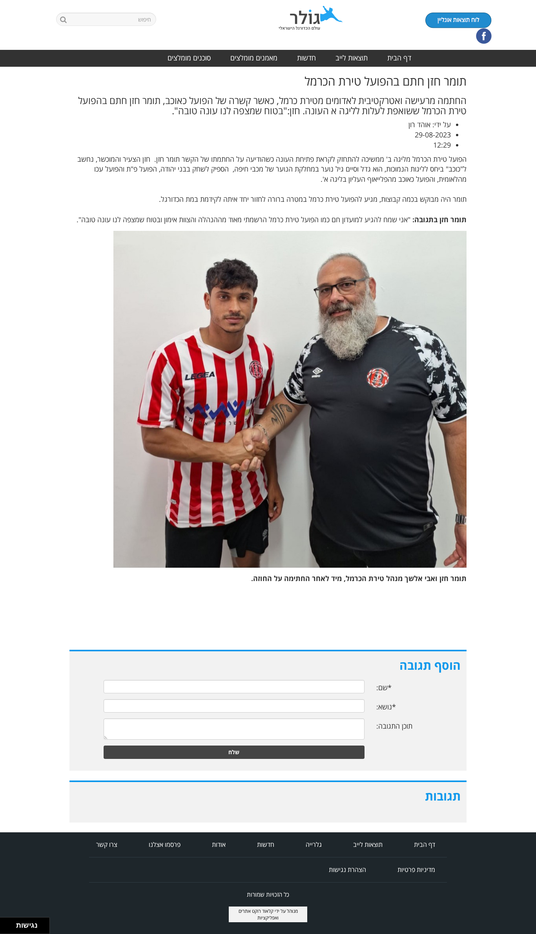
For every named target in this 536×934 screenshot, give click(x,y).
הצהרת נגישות (347, 869)
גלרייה (314, 844)
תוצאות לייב (351, 57)
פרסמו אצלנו (164, 844)
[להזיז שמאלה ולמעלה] (6, 923)
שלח (233, 752)
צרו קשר (106, 844)
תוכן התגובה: (394, 726)
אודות (219, 844)
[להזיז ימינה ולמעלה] (10, 923)
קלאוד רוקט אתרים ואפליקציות (259, 914)
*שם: (384, 687)
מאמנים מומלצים (253, 57)
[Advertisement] (504, 192)
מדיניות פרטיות (416, 869)
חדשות (306, 57)
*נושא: (386, 706)
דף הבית (399, 57)
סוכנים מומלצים (189, 57)
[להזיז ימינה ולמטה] (10, 928)
